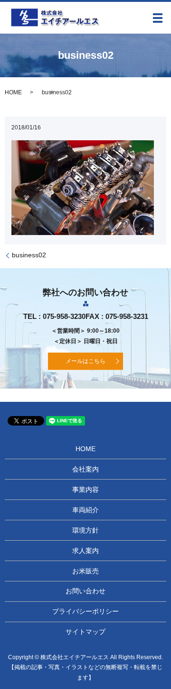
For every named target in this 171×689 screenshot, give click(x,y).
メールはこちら (85, 361)
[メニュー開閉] (157, 18)
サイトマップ (85, 631)
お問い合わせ (85, 591)
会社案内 (85, 469)
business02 (29, 255)
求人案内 (85, 550)
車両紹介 (85, 510)
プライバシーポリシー (85, 611)
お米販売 (85, 571)
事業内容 (85, 489)
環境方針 (85, 530)
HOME (13, 92)
